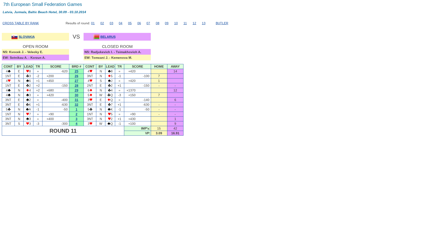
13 (204, 23)
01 (93, 23)
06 (139, 23)
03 (111, 23)
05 (130, 23)
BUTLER (222, 23)
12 (194, 23)
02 (102, 23)
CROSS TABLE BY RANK (20, 23)
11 (185, 23)
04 (120, 23)
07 (148, 23)
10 (176, 23)
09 (166, 23)
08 (157, 23)
